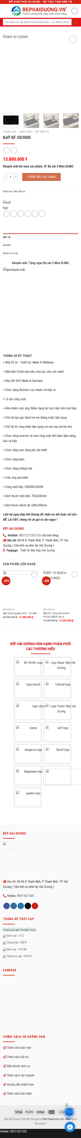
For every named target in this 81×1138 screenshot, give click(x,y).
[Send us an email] (28, 906)
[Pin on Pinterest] (35, 213)
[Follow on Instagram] (13, 906)
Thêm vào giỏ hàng (41, 177)
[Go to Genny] (32, 733)
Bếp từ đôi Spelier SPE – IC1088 (20, 613)
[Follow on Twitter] (20, 906)
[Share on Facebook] (13, 213)
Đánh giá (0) (10, 253)
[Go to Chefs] (37, 712)
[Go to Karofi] (61, 755)
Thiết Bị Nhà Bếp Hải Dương (37, 550)
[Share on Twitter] (20, 213)
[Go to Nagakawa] (32, 777)
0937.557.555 (25, 896)
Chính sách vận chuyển (20, 1075)
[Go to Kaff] (61, 733)
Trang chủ (9, 131)
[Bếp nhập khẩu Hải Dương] (39, 11)
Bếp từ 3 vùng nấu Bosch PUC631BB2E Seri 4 (56, 614)
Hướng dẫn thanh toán (20, 1084)
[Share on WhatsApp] (6, 213)
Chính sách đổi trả (18, 1057)
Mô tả (6, 237)
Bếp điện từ (42, 131)
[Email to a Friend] (28, 213)
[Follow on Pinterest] (35, 906)
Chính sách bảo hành (19, 1093)
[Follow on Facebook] (6, 906)
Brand (6, 245)
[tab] (40, 237)
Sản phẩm (25, 131)
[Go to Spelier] (32, 799)
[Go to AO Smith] (32, 668)
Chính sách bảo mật (19, 1048)
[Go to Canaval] (61, 690)
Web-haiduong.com (53, 1119)
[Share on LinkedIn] (42, 213)
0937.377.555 (27, 535)
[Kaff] (10, 205)
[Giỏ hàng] (74, 11)
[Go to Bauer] (61, 668)
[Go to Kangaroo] (32, 755)
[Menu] (5, 11)
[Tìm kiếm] (75, 22)
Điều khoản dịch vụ (18, 1066)
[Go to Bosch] (32, 690)
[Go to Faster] (61, 712)
